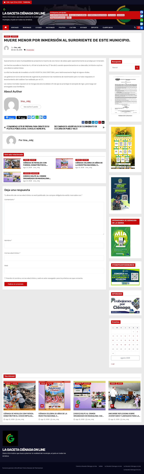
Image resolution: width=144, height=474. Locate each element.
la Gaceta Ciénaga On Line (132, 470)
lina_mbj (17, 47)
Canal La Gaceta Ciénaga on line (86, 466)
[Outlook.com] (142, 24)
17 (113, 345)
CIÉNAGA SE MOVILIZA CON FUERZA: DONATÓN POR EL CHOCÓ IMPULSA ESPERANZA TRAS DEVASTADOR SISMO (19, 417)
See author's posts (31, 107)
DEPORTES (94, 27)
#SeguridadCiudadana (57, 17)
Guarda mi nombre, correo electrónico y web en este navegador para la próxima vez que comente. (44, 278)
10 (113, 340)
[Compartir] (142, 28)
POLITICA (62, 27)
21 (129, 345)
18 (117, 345)
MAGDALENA (120, 15)
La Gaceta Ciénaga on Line (132, 466)
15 (133, 340)
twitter (101, 466)
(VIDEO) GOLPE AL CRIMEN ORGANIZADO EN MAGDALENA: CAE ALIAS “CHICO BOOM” (36, 178)
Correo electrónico (12, 253)
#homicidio (111, 15)
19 (121, 345)
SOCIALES (83, 27)
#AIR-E (69, 17)
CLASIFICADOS (108, 27)
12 (121, 340)
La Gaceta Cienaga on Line (113, 466)
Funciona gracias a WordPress (12, 468)
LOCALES (39, 27)
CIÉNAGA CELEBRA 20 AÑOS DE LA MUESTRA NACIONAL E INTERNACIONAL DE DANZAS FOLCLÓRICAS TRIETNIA (52, 417)
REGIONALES (27, 27)
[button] (135, 27)
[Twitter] (142, 16)
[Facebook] (142, 12)
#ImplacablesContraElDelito (77, 15)
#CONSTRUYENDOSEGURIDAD (58, 15)
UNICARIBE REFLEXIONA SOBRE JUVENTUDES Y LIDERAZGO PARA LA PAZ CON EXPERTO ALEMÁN (123, 416)
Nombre (8, 240)
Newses (29, 468)
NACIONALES (50, 27)
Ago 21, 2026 (27, 168)
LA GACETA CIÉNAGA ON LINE (23, 13)
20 (125, 345)
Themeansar (39, 468)
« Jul (112, 364)
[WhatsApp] (142, 20)
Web (6, 265)
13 (125, 340)
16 (137, 340)
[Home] (5, 27)
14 (129, 340)
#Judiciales (30, 50)
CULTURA (73, 27)
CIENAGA (7, 36)
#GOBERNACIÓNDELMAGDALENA (97, 15)
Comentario (9, 199)
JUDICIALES (15, 27)
